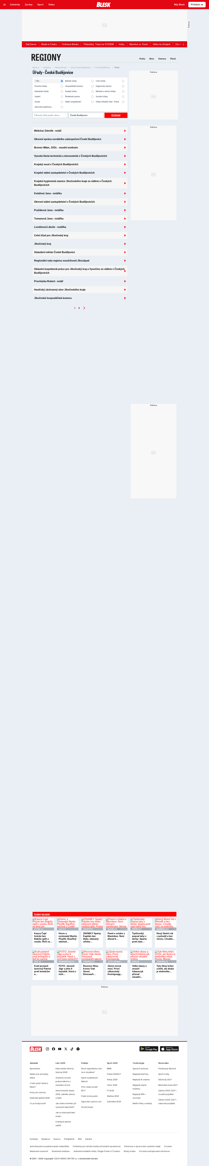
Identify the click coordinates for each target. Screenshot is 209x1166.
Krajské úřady (71, 91)
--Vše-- (37, 81)
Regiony (47, 67)
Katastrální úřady (42, 91)
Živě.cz (37, 962)
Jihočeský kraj (61, 67)
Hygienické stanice (104, 86)
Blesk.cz (36, 67)
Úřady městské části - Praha (107, 102)
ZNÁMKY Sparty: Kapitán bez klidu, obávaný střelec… (92, 937)
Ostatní (37, 97)
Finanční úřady (41, 86)
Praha (142, 58)
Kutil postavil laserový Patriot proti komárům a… (42, 970)
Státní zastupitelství (73, 102)
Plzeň (173, 58)
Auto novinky (115, 962)
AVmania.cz (89, 962)
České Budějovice (102, 67)
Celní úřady (100, 81)
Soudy (37, 102)
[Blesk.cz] (104, 4)
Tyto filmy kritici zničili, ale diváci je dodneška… (165, 969)
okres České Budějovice (81, 67)
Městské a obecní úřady (106, 91)
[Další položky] (183, 44)
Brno (151, 58)
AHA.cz (62, 929)
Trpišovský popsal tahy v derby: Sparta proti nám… (139, 937)
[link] (47, 1049)
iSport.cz (88, 929)
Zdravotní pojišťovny (43, 107)
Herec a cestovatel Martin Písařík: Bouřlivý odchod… (68, 937)
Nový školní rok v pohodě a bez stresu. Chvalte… (166, 936)
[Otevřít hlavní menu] (4, 4)
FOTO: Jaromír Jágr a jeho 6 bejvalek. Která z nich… (67, 970)
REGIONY (46, 57)
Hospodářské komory (74, 86)
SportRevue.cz (66, 962)
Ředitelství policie (72, 97)
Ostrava (162, 58)
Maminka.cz (162, 929)
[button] (149, 1049)
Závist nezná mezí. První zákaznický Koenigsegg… (115, 970)
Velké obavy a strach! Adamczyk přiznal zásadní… (139, 971)
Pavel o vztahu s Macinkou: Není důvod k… (116, 936)
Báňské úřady (71, 81)
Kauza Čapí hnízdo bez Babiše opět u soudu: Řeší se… (43, 937)
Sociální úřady (102, 97)
